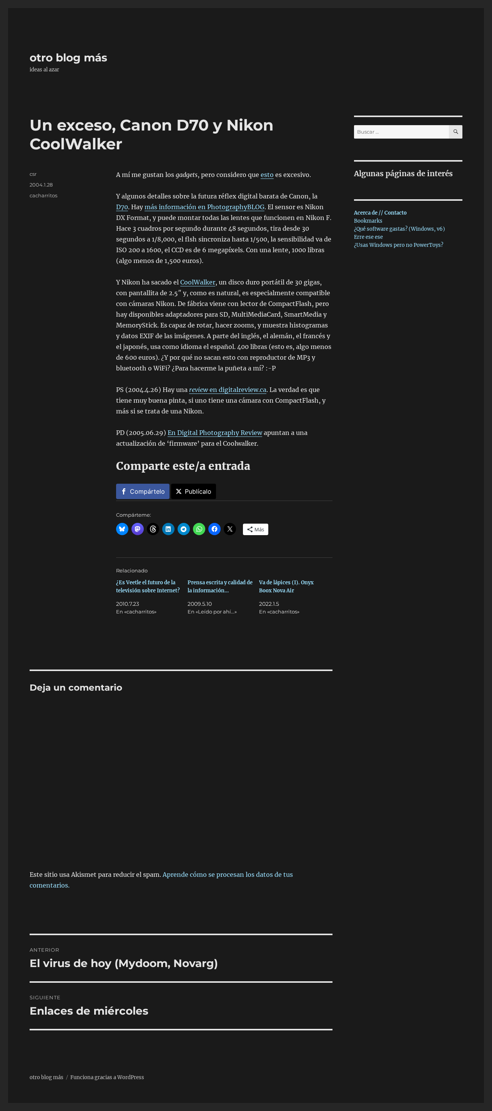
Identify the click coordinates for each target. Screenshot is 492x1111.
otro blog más (68, 57)
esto (267, 175)
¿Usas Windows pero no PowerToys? (398, 245)
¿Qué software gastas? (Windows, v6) (399, 229)
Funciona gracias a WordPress (107, 1077)
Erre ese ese (368, 237)
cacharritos (43, 195)
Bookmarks (368, 221)
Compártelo (147, 491)
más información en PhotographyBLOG (204, 207)
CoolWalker (197, 282)
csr (33, 174)
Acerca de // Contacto (380, 213)
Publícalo (198, 491)
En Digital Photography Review (215, 432)
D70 (122, 207)
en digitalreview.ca (227, 389)
